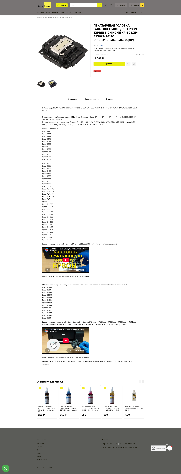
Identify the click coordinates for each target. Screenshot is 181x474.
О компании (40, 12)
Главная (39, 17)
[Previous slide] (40, 50)
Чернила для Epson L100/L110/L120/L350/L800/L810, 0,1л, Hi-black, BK (46, 409)
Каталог (63, 5)
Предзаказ (109, 64)
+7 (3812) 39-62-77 (127, 444)
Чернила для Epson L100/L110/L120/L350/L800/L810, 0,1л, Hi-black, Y (112, 408)
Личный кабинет (78, 12)
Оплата (62, 12)
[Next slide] (87, 50)
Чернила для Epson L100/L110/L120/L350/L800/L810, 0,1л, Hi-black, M (90, 409)
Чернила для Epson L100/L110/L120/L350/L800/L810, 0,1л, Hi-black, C (68, 408)
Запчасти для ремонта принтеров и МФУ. (59, 17)
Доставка (55, 12)
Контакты (68, 12)
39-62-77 (141, 12)
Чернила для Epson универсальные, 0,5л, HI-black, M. (134, 408)
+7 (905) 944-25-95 (130, 12)
